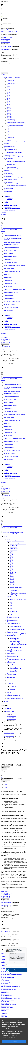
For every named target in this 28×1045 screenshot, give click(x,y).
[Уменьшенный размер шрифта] (1, 3)
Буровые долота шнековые (10, 144)
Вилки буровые (7, 171)
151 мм (8, 95)
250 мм (8, 102)
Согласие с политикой (9, 210)
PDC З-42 (9, 107)
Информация (4, 953)
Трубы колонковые (8, 188)
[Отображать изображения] (1, 19)
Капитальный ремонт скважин (14, 152)
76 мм (8, 84)
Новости (6, 202)
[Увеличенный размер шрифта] (2, 6)
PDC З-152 (9, 117)
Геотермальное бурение (13, 120)
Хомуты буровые (8, 191)
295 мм (8, 104)
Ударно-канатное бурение (10, 179)
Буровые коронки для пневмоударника (16, 185)
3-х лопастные (10, 78)
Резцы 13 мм (10, 105)
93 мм (8, 86)
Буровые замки (7, 153)
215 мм (8, 99)
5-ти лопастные (10, 81)
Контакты (3, 214)
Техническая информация (10, 205)
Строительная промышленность (15, 125)
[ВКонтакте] (4, 217)
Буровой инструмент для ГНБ (11, 168)
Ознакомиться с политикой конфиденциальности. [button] (10, 1036)
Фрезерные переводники (10, 189)
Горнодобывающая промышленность (16, 122)
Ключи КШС (7, 170)
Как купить (6, 786)
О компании (4, 194)
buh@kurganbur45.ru (6, 49)
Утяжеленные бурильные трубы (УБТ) (13, 177)
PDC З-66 (9, 110)
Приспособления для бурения (11, 186)
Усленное (9, 140)
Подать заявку (4, 73)
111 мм (8, 87)
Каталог (3, 74)
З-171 (8, 134)
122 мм (8, 89)
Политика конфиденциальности (12, 208)
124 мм (8, 90)
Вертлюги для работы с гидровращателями (13, 166)
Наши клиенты (7, 207)
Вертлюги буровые (9, 158)
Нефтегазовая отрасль (12, 123)
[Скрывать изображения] (1, 21)
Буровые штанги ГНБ (9, 174)
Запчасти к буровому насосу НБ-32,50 (13, 156)
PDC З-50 (9, 108)
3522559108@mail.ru (6, 46)
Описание (6, 784)
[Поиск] (2, 223)
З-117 (8, 132)
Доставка (6, 201)
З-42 (8, 128)
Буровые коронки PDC (12, 183)
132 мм (8, 92)
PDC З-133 (9, 116)
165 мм (8, 96)
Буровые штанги (8, 173)
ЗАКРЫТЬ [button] (14, 1041)
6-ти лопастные (10, 83)
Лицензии (9, 199)
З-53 (8, 131)
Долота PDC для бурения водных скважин (15, 126)
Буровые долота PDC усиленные (12, 77)
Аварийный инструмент (10, 149)
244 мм (8, 101)
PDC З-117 (9, 114)
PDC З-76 (9, 111)
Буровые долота (8, 180)
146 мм (8, 93)
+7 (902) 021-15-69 (7, 37)
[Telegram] (4, 218)
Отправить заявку (5, 767)
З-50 (8, 129)
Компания (3, 1010)
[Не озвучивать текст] (1, 26)
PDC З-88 (9, 113)
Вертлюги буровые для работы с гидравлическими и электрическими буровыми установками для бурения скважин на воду (16, 162)
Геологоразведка (11, 119)
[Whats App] (4, 220)
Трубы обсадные (8, 176)
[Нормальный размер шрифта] (2, 4)
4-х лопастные (10, 80)
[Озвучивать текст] (1, 25)
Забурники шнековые (9, 146)
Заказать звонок (5, 43)
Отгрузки (6, 204)
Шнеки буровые (8, 147)
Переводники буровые (9, 155)
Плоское (9, 138)
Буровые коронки (8, 182)
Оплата (5, 787)
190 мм (8, 98)
